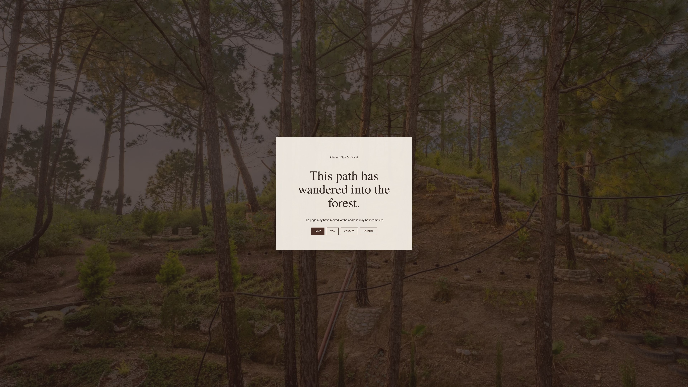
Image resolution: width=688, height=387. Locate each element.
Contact (349, 231)
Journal (368, 231)
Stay (332, 231)
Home (318, 231)
